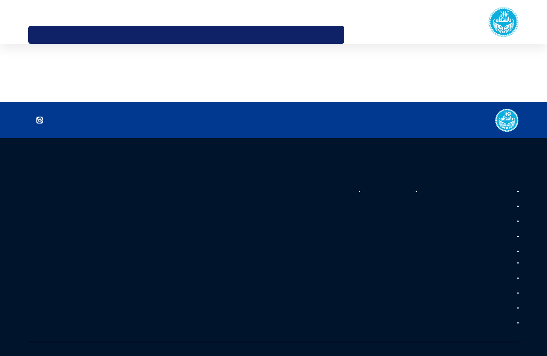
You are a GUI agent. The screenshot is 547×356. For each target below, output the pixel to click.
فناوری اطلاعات (495, 240)
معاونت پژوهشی (329, 191)
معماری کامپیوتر (495, 256)
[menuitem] (355, 35)
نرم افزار (503, 285)
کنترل (505, 301)
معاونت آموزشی (384, 191)
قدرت (505, 192)
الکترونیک (501, 317)
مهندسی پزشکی (495, 269)
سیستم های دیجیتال (489, 208)
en (44, 12)
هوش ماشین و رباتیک (488, 224)
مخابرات (503, 333)
